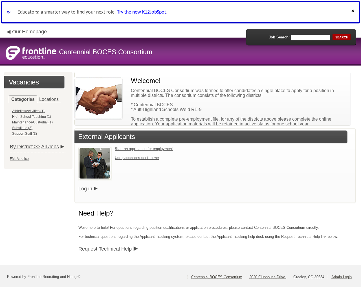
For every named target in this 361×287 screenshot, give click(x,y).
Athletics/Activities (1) (28, 111)
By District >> (25, 146)
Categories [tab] (23, 99)
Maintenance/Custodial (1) (32, 122)
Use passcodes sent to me (137, 158)
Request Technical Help (105, 248)
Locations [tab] (49, 99)
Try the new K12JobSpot (141, 12)
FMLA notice (19, 159)
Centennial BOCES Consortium (216, 277)
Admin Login (341, 277)
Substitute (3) (22, 128)
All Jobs (50, 146)
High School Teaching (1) (31, 117)
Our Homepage (29, 31)
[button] (353, 12)
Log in (85, 188)
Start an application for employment (144, 149)
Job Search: (279, 37)
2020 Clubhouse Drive (267, 277)
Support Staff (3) (24, 134)
